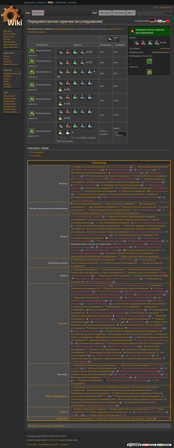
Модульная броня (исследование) (114, 275)
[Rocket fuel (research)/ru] (88, 349)
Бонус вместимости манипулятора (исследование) (112, 229)
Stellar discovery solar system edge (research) (127, 380)
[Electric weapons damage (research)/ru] (132, 223)
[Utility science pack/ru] (60, 89)
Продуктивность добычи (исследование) (135, 235)
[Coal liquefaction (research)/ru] (143, 307)
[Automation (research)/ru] (136, 167)
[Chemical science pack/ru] (89, 71)
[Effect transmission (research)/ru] (72, 409)
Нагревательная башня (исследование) (122, 185)
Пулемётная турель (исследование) (145, 269)
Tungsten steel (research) (140, 355)
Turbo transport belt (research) (144, 197)
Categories (33, 426)
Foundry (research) (152, 182)
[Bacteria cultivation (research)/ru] (135, 294)
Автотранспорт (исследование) (135, 365)
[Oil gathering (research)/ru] (155, 188)
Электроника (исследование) (146, 313)
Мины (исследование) (113, 272)
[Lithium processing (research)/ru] (72, 331)
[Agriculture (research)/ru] (109, 167)
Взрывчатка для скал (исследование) (123, 307)
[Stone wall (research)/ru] (146, 279)
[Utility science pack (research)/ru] (106, 358)
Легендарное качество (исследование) (145, 328)
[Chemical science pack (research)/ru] (115, 304)
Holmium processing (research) (106, 322)
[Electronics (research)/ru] (131, 313)
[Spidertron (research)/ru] (76, 380)
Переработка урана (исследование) (87, 358)
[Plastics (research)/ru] (76, 343)
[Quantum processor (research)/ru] (109, 346)
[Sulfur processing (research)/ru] (125, 352)
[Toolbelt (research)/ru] (140, 263)
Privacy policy (32, 445)
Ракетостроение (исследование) (85, 213)
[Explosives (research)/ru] (154, 316)
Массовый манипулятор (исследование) (89, 173)
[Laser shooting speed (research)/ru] (88, 232)
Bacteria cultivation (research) (149, 294)
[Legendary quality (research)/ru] (126, 328)
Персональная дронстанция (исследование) (91, 399)
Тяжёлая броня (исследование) (85, 272)
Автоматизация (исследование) (151, 167)
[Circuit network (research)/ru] (72, 307)
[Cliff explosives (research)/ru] (105, 307)
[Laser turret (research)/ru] (126, 272)
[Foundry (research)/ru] (143, 182)
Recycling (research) (159, 191)
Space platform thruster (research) (152, 377)
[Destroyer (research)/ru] (137, 204)
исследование (60, 29)
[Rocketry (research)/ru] (164, 210)
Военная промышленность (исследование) (108, 210)
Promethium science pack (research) (86, 346)
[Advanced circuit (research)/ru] (72, 167)
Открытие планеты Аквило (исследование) (141, 368)
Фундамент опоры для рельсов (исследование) (138, 374)
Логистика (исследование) (100, 188)
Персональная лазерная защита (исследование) (138, 396)
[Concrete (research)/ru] (88, 310)
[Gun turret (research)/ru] (127, 269)
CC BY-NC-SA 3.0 (53, 440)
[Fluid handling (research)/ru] (88, 182)
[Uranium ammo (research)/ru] (103, 213)
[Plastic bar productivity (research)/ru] (107, 238)
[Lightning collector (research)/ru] (146, 185)
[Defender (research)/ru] (105, 204)
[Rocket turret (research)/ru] (117, 279)
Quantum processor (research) (124, 346)
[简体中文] (168, 21)
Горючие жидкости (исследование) (134, 319)
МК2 (166, 275)
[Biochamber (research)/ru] (107, 170)
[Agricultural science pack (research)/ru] (151, 288)
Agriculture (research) (119, 167)
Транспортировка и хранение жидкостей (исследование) (114, 182)
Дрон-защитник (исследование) (121, 204)
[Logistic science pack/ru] (150, 43)
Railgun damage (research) (110, 241)
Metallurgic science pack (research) (113, 337)
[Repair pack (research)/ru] (92, 279)
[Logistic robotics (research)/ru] (141, 260)
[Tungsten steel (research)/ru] (127, 355)
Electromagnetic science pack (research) (106, 313)
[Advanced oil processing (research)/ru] (103, 288)
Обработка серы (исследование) (141, 352)
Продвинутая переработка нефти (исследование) (126, 288)
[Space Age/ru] (131, 167)
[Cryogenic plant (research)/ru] (146, 173)
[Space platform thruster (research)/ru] (135, 377)
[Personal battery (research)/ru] (154, 393)
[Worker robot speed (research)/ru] (120, 256)
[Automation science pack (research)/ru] (74, 294)
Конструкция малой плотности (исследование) (131, 334)
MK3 (105, 396)
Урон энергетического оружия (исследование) (98, 226)
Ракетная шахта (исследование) (93, 194)
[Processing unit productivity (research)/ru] (144, 238)
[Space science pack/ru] (67, 132)
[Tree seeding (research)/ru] (158, 352)
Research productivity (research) (130, 244)
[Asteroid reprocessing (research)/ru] (126, 291)
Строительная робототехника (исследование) (94, 260)
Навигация (62, 418)
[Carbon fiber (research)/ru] (87, 304)
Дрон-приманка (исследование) (103, 207)
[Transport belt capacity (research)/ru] (163, 250)
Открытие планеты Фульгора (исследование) (91, 371)
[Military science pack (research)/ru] (135, 337)
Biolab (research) (144, 170)
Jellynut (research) (137, 322)
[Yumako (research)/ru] (164, 358)
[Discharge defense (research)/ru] (133, 387)
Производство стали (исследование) (105, 352)
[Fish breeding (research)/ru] (88, 319)
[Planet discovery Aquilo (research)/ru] (120, 368)
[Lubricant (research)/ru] (155, 334)
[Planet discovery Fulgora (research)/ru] (166, 368)
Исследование (36, 152)
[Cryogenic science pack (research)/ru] (112, 310)
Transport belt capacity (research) (85, 253)
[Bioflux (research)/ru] (102, 297)
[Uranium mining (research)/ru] (165, 197)
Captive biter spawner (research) (125, 173)
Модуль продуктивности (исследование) (107, 412)
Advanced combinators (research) (132, 285)
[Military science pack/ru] (157, 43)
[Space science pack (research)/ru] (123, 349)
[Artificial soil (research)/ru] (98, 291)
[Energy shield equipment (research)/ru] (88, 390)
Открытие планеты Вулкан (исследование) (90, 374)
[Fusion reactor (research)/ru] (72, 185)
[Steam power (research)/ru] (104, 197)
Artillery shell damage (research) (87, 216)
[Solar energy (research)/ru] (110, 194)
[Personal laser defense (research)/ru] (115, 396)
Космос (149, 418)
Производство (138, 418)
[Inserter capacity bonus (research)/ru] (88, 229)
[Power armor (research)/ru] (133, 275)
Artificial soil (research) (109, 291)
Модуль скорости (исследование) (105, 415)
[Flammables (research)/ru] (117, 319)
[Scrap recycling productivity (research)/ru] (135, 247)
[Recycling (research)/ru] (148, 191)
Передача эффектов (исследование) (90, 409)
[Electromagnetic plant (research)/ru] (106, 179)
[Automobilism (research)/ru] (119, 365)
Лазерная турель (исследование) (142, 272)
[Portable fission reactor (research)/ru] (119, 399)
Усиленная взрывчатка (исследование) (143, 250)
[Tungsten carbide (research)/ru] (94, 355)
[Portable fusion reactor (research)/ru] (166, 399)
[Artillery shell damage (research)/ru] (72, 216)
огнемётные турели (36, 32)
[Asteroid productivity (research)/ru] (151, 219)
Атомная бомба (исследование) (88, 204)
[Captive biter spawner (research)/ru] (110, 173)
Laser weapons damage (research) (149, 232)
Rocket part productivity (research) (113, 247)
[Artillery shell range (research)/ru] (108, 216)
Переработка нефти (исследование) (100, 191)
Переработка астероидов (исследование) (146, 291)
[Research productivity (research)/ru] (114, 244)
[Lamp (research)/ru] (118, 325)
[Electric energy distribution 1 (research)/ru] (132, 176)
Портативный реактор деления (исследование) (142, 399)
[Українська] (164, 21)
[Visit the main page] (12, 16)
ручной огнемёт (114, 29)
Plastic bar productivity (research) (122, 238)
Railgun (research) (149, 210)
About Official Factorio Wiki (48, 445)
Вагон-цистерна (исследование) (102, 368)
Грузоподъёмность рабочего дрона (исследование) (94, 256)
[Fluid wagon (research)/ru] (87, 368)
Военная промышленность (83, 418)
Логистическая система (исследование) (88, 334)
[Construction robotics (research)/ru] (72, 260)
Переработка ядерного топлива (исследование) (110, 340)
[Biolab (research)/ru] (136, 170)
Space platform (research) (117, 377)
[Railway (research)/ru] (167, 374)
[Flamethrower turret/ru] (116, 39)
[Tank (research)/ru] (153, 380)
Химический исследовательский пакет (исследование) (141, 304)
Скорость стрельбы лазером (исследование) (109, 232)
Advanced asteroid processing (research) (91, 285)
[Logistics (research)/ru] (87, 188)
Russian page (45, 426)
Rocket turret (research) (128, 279)
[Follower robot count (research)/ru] (122, 226)
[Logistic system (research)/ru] (161, 331)
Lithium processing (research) (86, 331)
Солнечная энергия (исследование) (128, 194)
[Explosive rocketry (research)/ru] (120, 207)
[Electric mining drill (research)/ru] (76, 179)
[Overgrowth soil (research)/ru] (135, 340)
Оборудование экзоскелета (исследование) (90, 393)
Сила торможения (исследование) (114, 223)
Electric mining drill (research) (90, 179)
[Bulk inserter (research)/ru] (159, 170)
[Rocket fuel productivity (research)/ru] (151, 244)
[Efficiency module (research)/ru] (109, 409)
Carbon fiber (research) (98, 304)
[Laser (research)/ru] (88, 328)
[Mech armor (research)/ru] (160, 272)
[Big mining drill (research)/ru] (77, 170)
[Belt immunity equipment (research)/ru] (72, 387)
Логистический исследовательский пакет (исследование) (133, 331)
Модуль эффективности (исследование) (129, 409)
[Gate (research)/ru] (102, 269)
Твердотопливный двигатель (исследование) (91, 316)
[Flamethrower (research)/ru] (149, 61)
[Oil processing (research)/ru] (83, 191)
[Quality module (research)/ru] (134, 412)
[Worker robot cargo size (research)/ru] (157, 253)
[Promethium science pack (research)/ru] (166, 343)
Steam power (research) (116, 197)
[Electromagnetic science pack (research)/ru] (88, 313)
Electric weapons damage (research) (150, 223)
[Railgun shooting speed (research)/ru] (129, 241)
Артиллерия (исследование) (86, 269)
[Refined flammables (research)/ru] (149, 72)
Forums (41, 2)
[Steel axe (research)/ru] (101, 263)
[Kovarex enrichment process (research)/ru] (152, 322)
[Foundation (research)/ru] (153, 319)
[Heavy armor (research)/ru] (164, 269)
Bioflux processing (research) (140, 297)
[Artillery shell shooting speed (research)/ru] (88, 219)
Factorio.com (29, 2)
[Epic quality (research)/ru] (114, 316)
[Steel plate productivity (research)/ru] (87, 250)
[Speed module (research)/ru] (88, 415)
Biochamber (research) (119, 170)
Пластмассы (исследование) (91, 343)
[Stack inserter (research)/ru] (147, 194)
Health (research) (126, 260)
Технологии (35, 155)
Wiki (50, 2)
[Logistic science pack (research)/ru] (106, 331)
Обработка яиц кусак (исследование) (87, 300)
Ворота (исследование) (113, 269)
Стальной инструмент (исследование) (120, 263)
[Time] (60, 125)
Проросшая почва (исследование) (152, 340)
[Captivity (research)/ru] (154, 300)
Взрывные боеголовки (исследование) (139, 207)
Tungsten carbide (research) (108, 355)
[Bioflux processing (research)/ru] (126, 297)
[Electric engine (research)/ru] (150, 310)
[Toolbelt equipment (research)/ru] (88, 405)
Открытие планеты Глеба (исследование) (138, 371)
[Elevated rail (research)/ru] (151, 365)
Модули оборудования (56, 396)
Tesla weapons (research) (100, 282)
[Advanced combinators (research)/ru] (116, 285)
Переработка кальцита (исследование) (130, 300)
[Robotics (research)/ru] (145, 346)
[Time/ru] (136, 43)
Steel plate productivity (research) (102, 250)
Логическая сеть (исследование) (88, 307)
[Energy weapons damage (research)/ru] (76, 226)
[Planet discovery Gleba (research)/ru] (118, 371)
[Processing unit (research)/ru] (120, 191)
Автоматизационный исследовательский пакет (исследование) (104, 294)
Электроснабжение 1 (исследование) (150, 176)
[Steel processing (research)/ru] (88, 352)
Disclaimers (64, 445)
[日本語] (160, 21)
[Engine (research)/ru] (162, 313)
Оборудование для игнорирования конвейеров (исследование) (102, 387)
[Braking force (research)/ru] (97, 223)
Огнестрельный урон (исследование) (87, 238)
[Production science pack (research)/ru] (106, 343)
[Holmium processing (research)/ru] (92, 322)
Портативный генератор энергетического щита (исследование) (117, 390)
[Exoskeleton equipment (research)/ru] (154, 390)
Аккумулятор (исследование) (86, 297)
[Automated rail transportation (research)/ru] (72, 365)
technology (165, 48)
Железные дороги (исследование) (86, 377)
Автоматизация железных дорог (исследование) (95, 365)
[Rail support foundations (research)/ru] (116, 374)
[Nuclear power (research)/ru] (120, 188)
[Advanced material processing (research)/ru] (149, 285)
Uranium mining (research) (82, 200)
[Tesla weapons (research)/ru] (88, 282)
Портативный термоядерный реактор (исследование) (95, 402)
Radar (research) (82, 279)
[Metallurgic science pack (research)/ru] (96, 337)
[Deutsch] (152, 21)
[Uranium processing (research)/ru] (158, 355)
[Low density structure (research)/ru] (109, 334)
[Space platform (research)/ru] (104, 377)
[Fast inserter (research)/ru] (143, 179)
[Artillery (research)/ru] (72, 269)
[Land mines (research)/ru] (102, 272)
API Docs (73, 2)
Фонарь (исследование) (130, 325)
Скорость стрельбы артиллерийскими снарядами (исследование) (118, 219)
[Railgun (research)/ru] (139, 210)
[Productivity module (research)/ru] (88, 412)
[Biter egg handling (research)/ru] (160, 297)
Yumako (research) (79, 361)
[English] (156, 21)
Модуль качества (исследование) (150, 412)
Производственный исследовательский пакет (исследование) (135, 343)
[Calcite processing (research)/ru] (111, 300)
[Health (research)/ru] (117, 260)
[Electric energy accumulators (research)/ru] (87, 176)
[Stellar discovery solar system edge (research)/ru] (105, 380)
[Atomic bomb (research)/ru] (72, 204)
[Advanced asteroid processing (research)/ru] (72, 285)
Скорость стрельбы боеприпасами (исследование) (131, 253)
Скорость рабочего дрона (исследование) (140, 256)
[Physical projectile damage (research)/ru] (156, 235)
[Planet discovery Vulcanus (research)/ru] (164, 371)
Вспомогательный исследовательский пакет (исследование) (134, 358)
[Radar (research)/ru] (73, 279)
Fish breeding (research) (100, 319)
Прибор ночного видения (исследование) (132, 393)
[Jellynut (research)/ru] (127, 322)
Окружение (101, 418)
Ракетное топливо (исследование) (104, 349)
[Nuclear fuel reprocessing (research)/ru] (88, 340)
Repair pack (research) (104, 279)
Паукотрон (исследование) (90, 380)
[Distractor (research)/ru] (88, 207)
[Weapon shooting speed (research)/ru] (107, 253)
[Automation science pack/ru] (143, 43)
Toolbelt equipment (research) (102, 405)
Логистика (125, 418)
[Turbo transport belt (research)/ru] (129, 197)
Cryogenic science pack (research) (129, 310)
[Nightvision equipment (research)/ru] (112, 393)
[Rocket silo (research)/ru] (77, 194)
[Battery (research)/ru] (72, 297)
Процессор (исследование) (133, 191)
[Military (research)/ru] (88, 210)
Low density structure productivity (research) (90, 235)
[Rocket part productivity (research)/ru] (97, 247)
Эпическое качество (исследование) (131, 316)
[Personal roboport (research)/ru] (163, 396)
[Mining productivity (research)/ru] (116, 235)
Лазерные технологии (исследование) (106, 328)
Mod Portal (61, 2)
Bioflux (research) (111, 297)
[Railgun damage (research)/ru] (97, 241)
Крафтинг (63, 323)
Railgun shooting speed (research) (146, 241)
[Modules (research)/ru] (155, 409)
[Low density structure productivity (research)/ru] (167, 232)
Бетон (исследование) (99, 310)
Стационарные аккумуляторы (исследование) (108, 176)
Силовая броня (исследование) (148, 275)
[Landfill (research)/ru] (144, 325)
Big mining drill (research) (89, 170)
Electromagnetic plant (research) (122, 179)
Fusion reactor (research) (85, 185)
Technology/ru (59, 426)
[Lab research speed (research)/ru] (137, 229)
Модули (64, 412)
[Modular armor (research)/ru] (98, 275)
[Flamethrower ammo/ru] (110, 39)
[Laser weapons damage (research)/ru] (132, 232)
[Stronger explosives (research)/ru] (124, 250)
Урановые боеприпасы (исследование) (121, 213)
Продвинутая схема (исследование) (90, 167)
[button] (131, 13)
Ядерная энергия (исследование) (137, 188)
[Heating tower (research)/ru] (102, 185)
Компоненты (113, 418)
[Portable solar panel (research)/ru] (126, 402)
